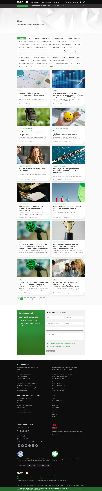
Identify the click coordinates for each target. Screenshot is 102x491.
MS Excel (36, 38)
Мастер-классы (21, 407)
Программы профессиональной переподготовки (64, 367)
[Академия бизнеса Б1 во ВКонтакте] (22, 445)
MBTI (29, 38)
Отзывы (54, 416)
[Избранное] (80, 2)
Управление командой (61, 63)
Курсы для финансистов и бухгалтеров (62, 374)
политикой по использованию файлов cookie (30, 489)
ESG (37, 66)
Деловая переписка (47, 41)
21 (41, 298)
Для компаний (50, 312)
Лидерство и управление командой (26, 388)
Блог (53, 412)
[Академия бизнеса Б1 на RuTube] (29, 445)
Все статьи (21, 38)
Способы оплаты (56, 419)
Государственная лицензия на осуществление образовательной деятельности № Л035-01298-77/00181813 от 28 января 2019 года (50, 486)
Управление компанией (23, 371)
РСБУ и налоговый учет (23, 378)
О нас (53, 398)
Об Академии (35, 2)
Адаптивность (46, 38)
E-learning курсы (21, 409)
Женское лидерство (24, 44)
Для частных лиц (61, 312)
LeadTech (44, 66)
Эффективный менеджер (44, 63)
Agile (18, 369)
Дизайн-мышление (61, 41)
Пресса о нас (55, 405)
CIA (19, 66)
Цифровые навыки (22, 376)
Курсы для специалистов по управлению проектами (65, 371)
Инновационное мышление (51, 44)
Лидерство (55, 47)
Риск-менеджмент (59, 54)
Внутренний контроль (74, 38)
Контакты (56, 2)
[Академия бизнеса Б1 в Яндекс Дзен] (33, 445)
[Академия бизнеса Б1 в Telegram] (19, 445)
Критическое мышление (42, 47)
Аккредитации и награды (58, 400)
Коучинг (29, 47)
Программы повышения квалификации (27, 383)
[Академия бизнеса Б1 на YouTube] (26, 445)
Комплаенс (77, 44)
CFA (78, 63)
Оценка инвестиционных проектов (50, 51)
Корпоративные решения (41, 6)
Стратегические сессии (58, 390)
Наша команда (46, 2)
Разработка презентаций (43, 54)
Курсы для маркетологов (58, 383)
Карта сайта (63, 480)
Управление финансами (39, 60)
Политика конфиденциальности (25, 480)
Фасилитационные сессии (24, 412)
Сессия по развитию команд (24, 405)
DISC (31, 66)
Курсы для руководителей (58, 385)
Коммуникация (66, 44)
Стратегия (70, 54)
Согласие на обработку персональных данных (59, 346)
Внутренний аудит (59, 38)
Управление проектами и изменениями (27, 367)
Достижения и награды (58, 402)
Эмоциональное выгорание (57, 60)
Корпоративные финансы (24, 374)
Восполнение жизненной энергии (28, 41)
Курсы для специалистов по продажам (62, 369)
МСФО (64, 47)
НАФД (71, 47)
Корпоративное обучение (24, 398)
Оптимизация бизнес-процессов (27, 51)
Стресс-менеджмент (24, 57)
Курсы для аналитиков (58, 381)
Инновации (36, 44)
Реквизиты (54, 409)
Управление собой (23, 60)
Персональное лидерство (71, 51)
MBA (51, 66)
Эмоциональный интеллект (26, 63)
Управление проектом (74, 57)
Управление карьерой (58, 57)
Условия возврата (54, 480)
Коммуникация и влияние (24, 385)
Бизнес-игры (20, 400)
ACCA (72, 63)
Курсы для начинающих (58, 378)
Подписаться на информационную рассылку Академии (62, 343)
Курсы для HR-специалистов (59, 376)
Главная (21, 17)
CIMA (25, 66)
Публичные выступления (25, 54)
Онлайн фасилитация (23, 402)
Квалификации (60, 6)
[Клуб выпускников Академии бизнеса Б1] (36, 445)
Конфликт (21, 47)
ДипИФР (72, 41)
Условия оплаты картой (41, 480)
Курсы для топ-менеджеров (59, 388)
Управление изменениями (41, 57)
